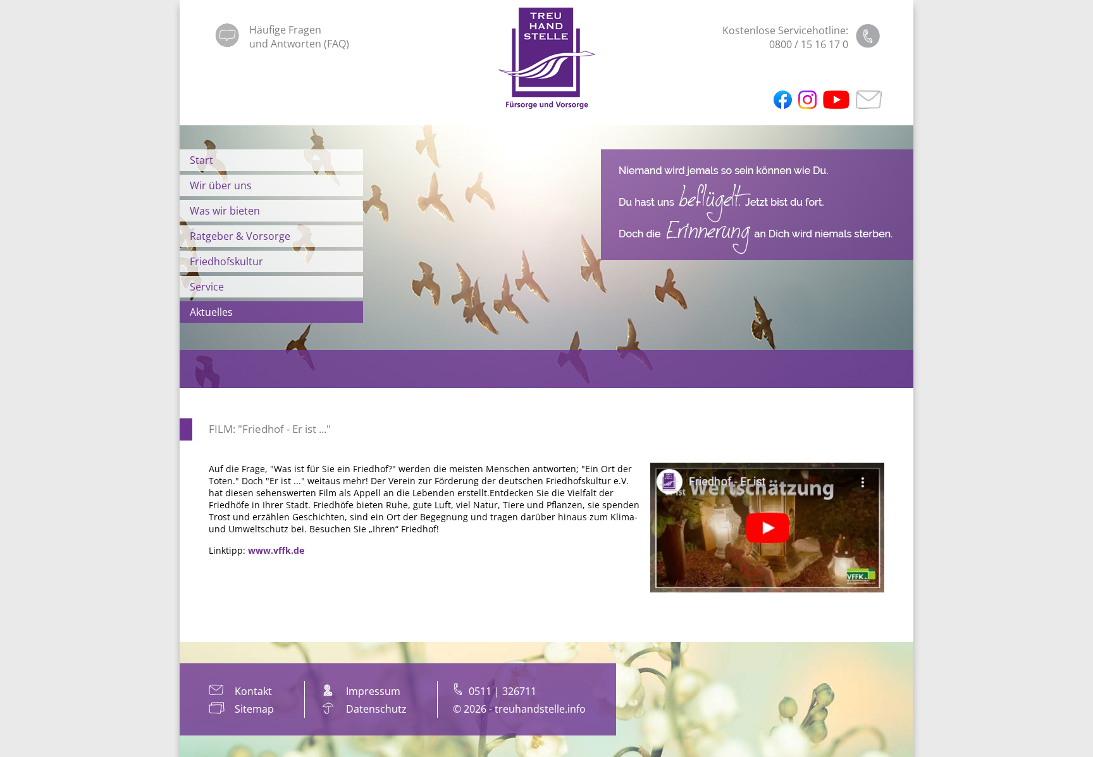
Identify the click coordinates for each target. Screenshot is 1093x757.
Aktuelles (211, 312)
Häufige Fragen (285, 30)
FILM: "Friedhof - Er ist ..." (270, 429)
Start (201, 160)
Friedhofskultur (226, 261)
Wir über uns (221, 185)
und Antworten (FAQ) (299, 44)
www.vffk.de (276, 550)
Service (207, 287)
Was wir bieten (225, 211)
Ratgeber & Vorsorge (240, 236)
